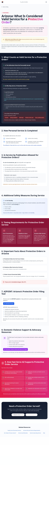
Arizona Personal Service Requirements (31, 430)
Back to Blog (5, 6)
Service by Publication (23, 433)
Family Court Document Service (14, 430)
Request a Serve (17, 414)
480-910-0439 (32, 414)
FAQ (44, 433)
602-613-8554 (25, 2)
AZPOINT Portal (9, 303)
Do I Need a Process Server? (10, 433)
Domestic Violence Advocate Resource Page (16, 349)
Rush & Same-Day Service (35, 433)
